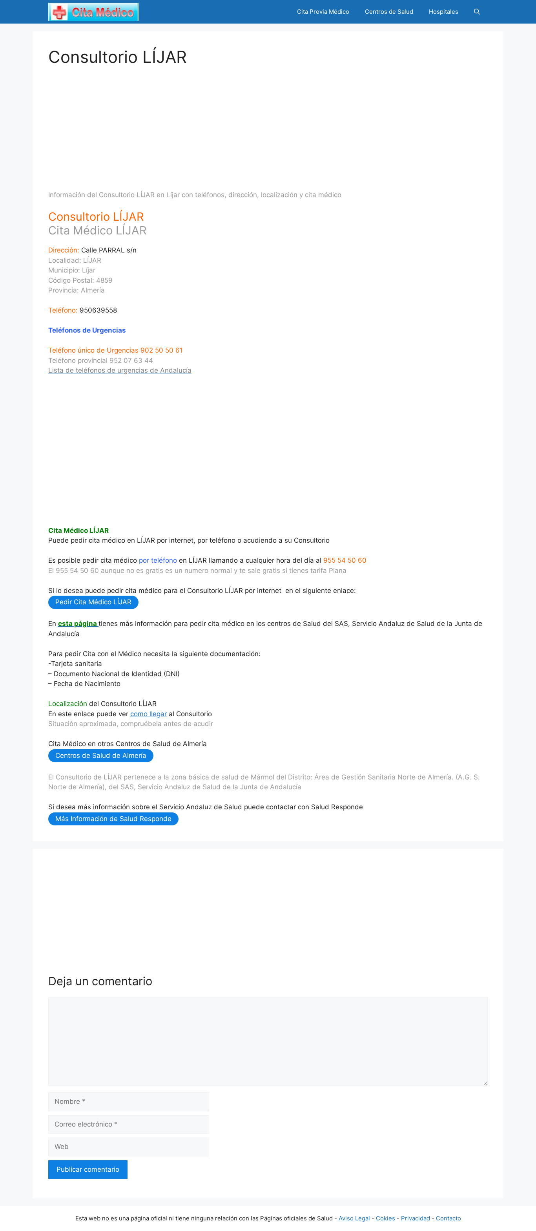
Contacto (448, 1218)
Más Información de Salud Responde (113, 819)
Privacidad (415, 1218)
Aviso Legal (354, 1218)
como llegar (148, 714)
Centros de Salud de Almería (100, 755)
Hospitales (443, 11)
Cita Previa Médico (323, 11)
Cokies (385, 1218)
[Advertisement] (268, 122)
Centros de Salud (389, 11)
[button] (477, 12)
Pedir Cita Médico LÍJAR (93, 602)
